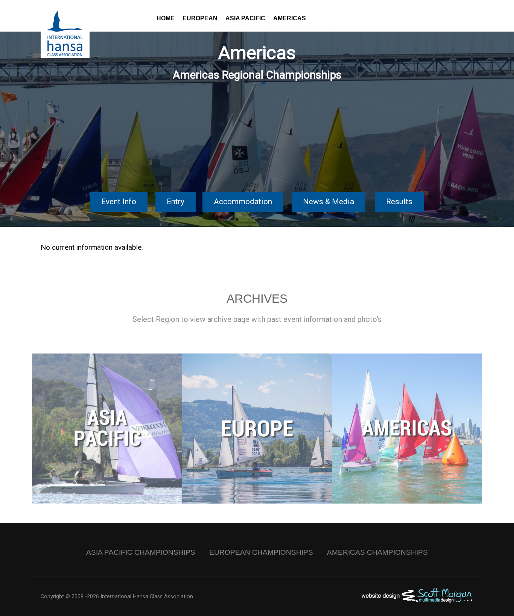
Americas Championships (377, 552)
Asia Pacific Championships (140, 552)
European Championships (261, 552)
